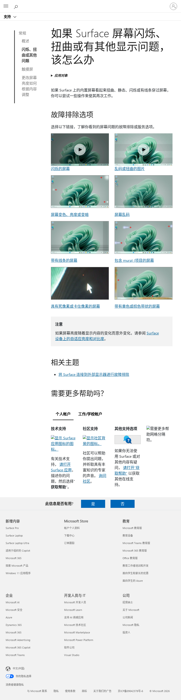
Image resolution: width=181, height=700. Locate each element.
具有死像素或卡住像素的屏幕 (75, 306)
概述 (25, 40)
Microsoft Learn (73, 610)
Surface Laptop (14, 535)
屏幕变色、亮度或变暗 (70, 214)
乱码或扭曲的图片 (130, 168)
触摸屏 (27, 69)
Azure (9, 617)
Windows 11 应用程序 (18, 573)
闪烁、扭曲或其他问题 (29, 55)
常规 (22, 33)
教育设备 (128, 535)
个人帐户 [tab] (63, 413)
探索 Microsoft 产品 (17, 565)
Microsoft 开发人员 (75, 602)
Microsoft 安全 (14, 610)
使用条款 (70, 691)
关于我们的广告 (102, 691)
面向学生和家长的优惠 (135, 573)
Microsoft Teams (15, 655)
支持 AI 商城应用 (73, 617)
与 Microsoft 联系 (37, 691)
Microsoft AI (13, 602)
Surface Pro (12, 528)
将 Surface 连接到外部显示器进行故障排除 (93, 374)
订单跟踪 (69, 543)
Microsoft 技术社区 (75, 625)
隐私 (56, 691)
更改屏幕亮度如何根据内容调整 (29, 86)
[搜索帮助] (16, 6)
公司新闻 (128, 617)
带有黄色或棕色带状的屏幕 (137, 306)
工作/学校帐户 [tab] (90, 413)
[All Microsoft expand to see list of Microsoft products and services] (6, 6)
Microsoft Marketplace (77, 632)
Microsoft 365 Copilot (18, 647)
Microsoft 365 (13, 558)
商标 (84, 691)
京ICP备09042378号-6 (130, 691)
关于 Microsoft (131, 610)
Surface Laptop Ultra (17, 543)
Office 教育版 (130, 558)
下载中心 (69, 535)
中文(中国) (19, 668)
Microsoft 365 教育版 (135, 550)
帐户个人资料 (72, 528)
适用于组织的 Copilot (18, 550)
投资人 (126, 632)
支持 (8, 16)
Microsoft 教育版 (132, 528)
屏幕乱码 (122, 214)
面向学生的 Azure (133, 580)
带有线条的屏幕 (64, 260)
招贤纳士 (128, 602)
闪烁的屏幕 (60, 168)
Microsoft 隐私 (131, 625)
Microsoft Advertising (18, 640)
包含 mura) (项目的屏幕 (134, 260)
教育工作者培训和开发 (135, 565)
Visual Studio (71, 655)
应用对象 (61, 75)
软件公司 (69, 647)
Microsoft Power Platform (78, 640)
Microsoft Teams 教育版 (136, 543)
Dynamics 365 (14, 625)
